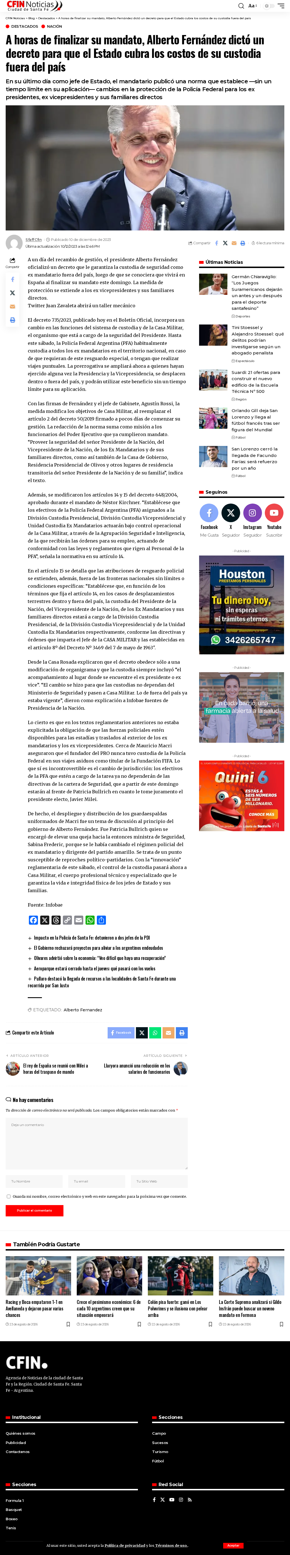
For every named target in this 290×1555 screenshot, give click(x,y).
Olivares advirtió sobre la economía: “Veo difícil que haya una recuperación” (100, 958)
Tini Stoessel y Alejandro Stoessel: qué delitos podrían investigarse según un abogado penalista (258, 340)
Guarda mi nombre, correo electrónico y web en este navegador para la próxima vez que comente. (100, 1196)
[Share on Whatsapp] (155, 1032)
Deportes (243, 316)
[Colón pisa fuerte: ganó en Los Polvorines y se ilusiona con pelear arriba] (180, 1275)
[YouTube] (172, 1500)
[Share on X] (225, 243)
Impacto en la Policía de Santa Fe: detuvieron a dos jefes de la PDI (92, 937)
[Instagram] (252, 521)
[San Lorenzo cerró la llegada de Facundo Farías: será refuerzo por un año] (213, 456)
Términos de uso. (171, 1545)
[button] (233, 1546)
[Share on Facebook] (216, 243)
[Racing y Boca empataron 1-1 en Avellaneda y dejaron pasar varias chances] (38, 1275)
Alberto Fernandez (83, 1009)
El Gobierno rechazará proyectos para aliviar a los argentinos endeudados (98, 947)
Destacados (24, 26)
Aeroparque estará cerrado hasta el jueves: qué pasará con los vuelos (94, 968)
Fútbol (240, 437)
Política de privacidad (125, 1545)
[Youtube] (274, 521)
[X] (231, 521)
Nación (54, 26)
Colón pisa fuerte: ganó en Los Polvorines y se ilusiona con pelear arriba (178, 1308)
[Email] (234, 243)
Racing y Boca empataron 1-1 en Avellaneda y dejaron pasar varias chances (34, 1308)
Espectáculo (245, 361)
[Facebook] (209, 521)
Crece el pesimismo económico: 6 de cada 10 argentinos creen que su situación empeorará (109, 1308)
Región (241, 399)
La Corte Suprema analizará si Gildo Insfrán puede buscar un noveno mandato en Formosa (250, 1308)
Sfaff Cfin (33, 240)
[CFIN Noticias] (34, 6)
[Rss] (190, 1500)
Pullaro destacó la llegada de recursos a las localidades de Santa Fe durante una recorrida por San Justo (102, 982)
